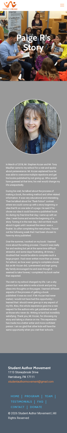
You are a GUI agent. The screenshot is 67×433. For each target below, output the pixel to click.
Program (32, 396)
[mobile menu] (62, 5)
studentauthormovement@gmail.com (31, 381)
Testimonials (21, 401)
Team (49, 396)
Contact (18, 407)
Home (15, 396)
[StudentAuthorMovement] (10, 5)
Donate (36, 407)
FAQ (40, 401)
